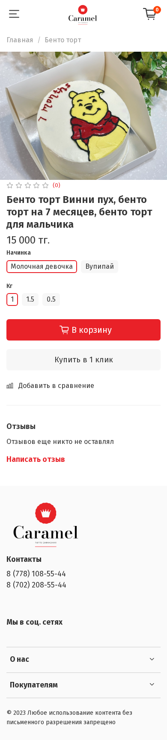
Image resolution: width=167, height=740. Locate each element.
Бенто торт (63, 40)
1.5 (30, 299)
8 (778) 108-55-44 (36, 574)
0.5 (51, 299)
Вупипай (99, 266)
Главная (19, 40)
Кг (9, 286)
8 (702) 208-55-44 (36, 585)
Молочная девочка (42, 266)
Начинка (18, 253)
